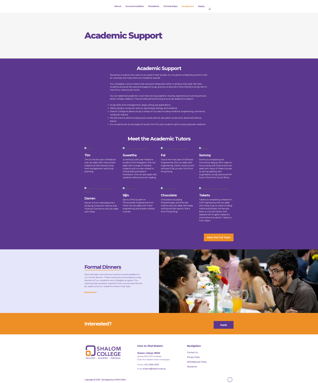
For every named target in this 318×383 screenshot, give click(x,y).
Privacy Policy (193, 357)
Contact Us (192, 352)
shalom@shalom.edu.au (154, 369)
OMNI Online (120, 380)
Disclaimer (192, 366)
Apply (223, 324)
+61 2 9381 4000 (151, 364)
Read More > (91, 292)
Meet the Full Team (219, 237)
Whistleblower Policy (197, 362)
